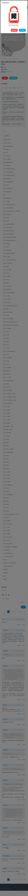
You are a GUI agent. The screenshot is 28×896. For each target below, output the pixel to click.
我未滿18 (14, 30)
